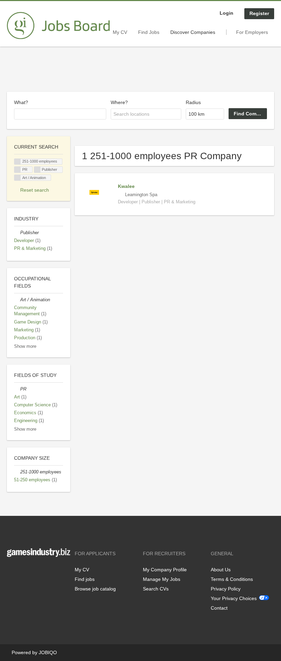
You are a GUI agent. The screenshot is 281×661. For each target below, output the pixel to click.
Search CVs (156, 589)
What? (21, 102)
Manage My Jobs (161, 579)
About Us (221, 569)
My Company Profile (165, 569)
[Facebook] (12, 571)
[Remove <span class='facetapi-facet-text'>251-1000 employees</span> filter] (17, 162)
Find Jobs (148, 32)
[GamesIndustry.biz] (58, 25)
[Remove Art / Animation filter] (17, 299)
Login (226, 13)
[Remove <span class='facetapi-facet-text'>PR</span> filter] (17, 170)
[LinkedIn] (33, 571)
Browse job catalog (95, 589)
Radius (193, 102)
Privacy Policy (226, 589)
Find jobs (85, 579)
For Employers (252, 32)
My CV (120, 32)
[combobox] (60, 114)
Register (259, 13)
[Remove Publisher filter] (17, 232)
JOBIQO (48, 652)
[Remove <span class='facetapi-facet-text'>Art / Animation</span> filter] (17, 178)
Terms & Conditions (232, 579)
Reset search (34, 190)
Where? (119, 102)
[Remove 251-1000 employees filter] (17, 472)
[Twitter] (23, 571)
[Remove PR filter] (17, 389)
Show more (25, 346)
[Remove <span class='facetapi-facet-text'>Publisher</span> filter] (37, 170)
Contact (219, 608)
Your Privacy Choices (234, 598)
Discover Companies (192, 32)
